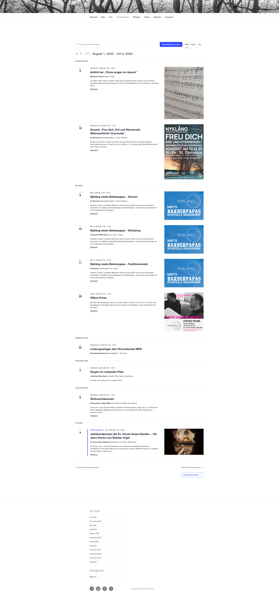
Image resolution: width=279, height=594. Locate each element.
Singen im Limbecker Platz (106, 372)
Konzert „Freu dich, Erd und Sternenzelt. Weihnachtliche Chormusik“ (115, 131)
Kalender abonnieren (191, 475)
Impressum (169, 17)
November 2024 (95, 521)
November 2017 (95, 558)
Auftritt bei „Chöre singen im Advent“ (113, 72)
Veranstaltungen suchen (171, 44)
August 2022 (94, 541)
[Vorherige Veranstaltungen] (76, 53)
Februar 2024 (94, 533)
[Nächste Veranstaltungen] (81, 53)
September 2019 (95, 554)
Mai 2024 (93, 525)
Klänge (147, 17)
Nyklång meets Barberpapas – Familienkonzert (119, 264)
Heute (87, 53)
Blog (103, 17)
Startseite (93, 17)
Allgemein (93, 577)
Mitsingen (136, 17)
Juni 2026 (93, 517)
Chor (111, 17)
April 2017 (93, 562)
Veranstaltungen (123, 17)
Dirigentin (157, 17)
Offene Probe (98, 298)
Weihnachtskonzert (102, 399)
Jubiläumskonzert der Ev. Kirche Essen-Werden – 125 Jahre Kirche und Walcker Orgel (123, 435)
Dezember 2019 (95, 550)
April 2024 (93, 529)
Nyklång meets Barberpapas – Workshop (115, 230)
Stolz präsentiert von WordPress (143, 589)
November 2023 (95, 537)
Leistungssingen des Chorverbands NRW (116, 349)
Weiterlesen (94, 89)
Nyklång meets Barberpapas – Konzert (114, 196)
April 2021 (93, 546)
